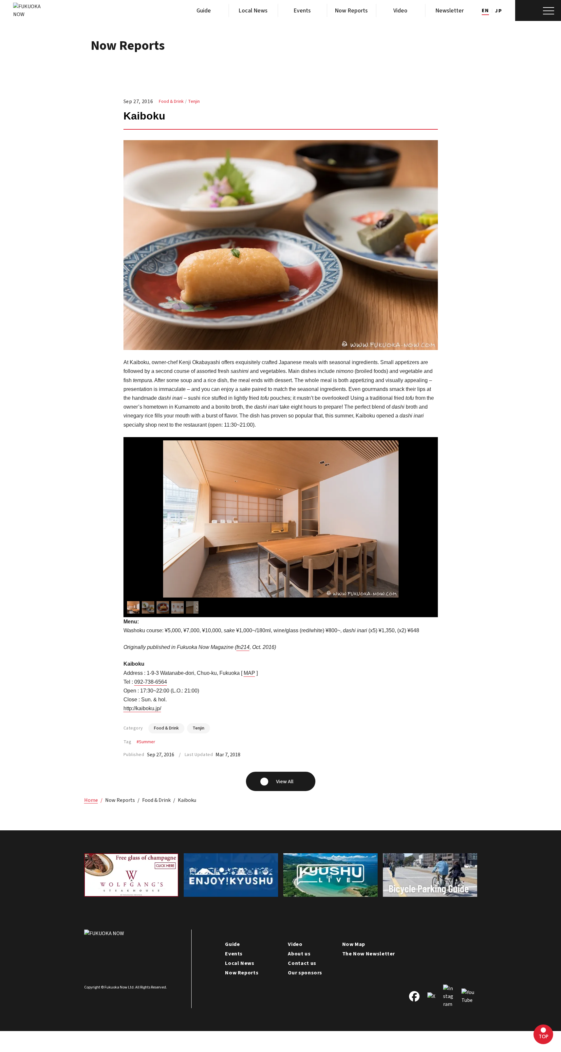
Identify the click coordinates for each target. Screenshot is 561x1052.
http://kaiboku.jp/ (142, 708)
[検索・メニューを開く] (538, 10)
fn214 (243, 647)
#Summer (146, 742)
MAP (249, 673)
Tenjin (194, 101)
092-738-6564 (150, 682)
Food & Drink (171, 101)
